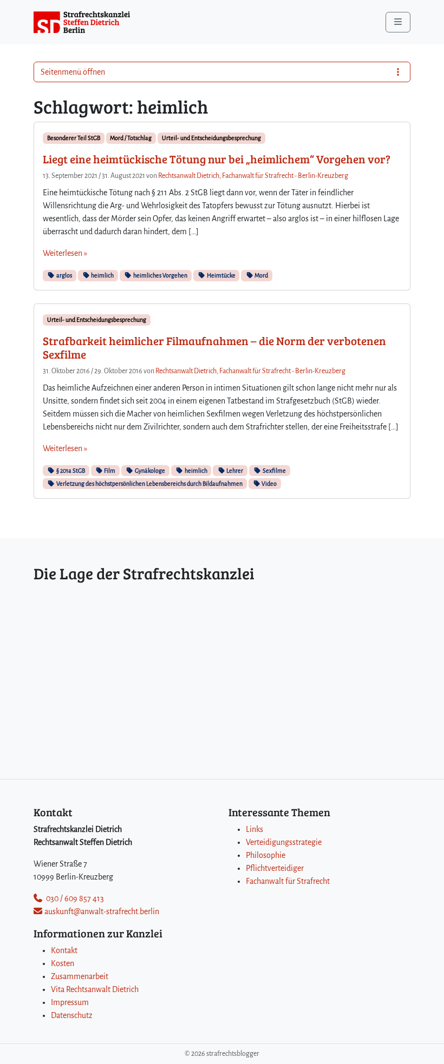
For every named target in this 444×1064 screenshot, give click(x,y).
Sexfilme (274, 470)
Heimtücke (221, 275)
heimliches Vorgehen (159, 275)
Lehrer (234, 470)
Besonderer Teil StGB (73, 138)
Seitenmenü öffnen (73, 72)
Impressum (70, 1002)
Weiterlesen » (65, 253)
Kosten (62, 963)
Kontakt (64, 950)
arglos (63, 275)
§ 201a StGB (70, 470)
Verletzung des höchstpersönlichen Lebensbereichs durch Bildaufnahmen (149, 483)
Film (109, 470)
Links (254, 829)
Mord (260, 275)
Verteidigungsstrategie (284, 842)
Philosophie (265, 855)
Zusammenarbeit (79, 976)
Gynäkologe (149, 470)
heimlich (102, 275)
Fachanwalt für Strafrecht (288, 881)
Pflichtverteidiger (275, 868)
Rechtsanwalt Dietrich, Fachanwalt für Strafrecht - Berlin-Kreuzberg (253, 176)
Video (268, 483)
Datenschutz (72, 1015)
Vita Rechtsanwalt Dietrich (95, 989)
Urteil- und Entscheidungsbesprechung (211, 138)
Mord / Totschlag (131, 138)
